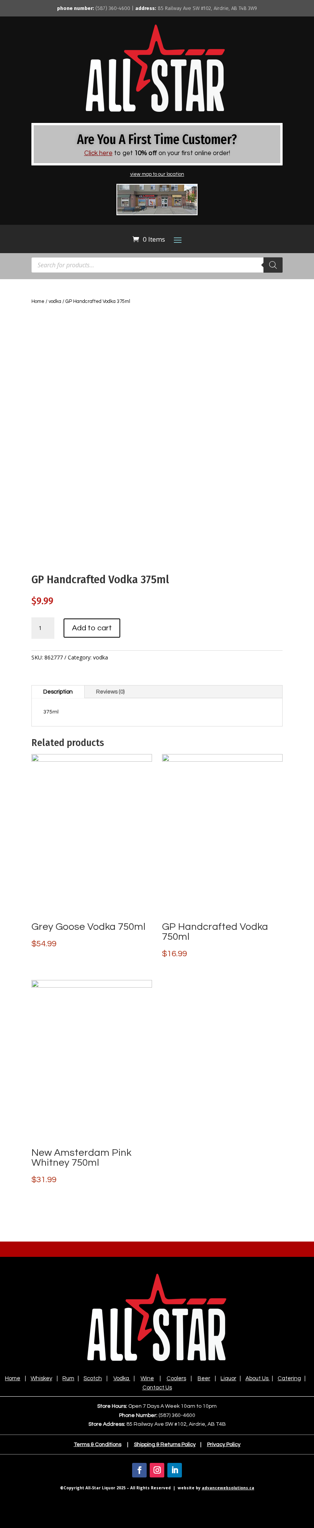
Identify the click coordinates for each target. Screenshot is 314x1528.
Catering (289, 1378)
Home (37, 301)
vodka (55, 301)
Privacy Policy (223, 1444)
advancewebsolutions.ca (228, 1487)
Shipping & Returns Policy (165, 1444)
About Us (256, 1378)
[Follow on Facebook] (139, 1470)
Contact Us (157, 1388)
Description (58, 692)
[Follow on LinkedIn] (174, 1470)
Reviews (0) (110, 692)
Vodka (121, 1378)
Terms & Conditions (97, 1444)
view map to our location (157, 174)
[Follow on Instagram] (157, 1470)
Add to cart (92, 628)
